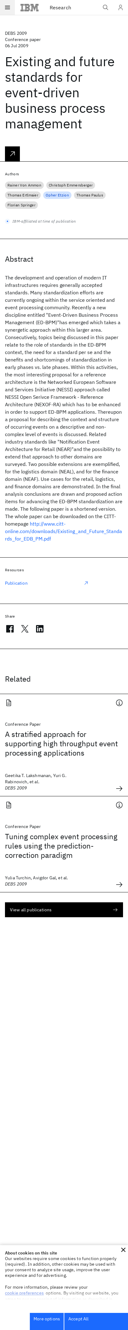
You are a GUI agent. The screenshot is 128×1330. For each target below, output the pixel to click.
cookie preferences (24, 1293)
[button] (123, 1250)
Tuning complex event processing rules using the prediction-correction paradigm (61, 846)
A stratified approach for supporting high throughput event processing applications (61, 743)
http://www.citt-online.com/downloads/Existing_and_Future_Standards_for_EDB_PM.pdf (63, 531)
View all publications (31, 910)
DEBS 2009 (16, 33)
